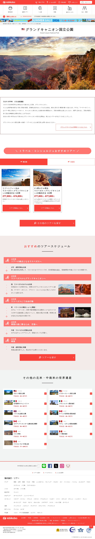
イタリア (16, 499)
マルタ (24, 502)
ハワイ (6, 488)
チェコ (85, 499)
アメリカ (16, 509)
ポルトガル (37, 502)
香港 (23, 482)
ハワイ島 (22, 488)
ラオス (88, 482)
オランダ (64, 499)
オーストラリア (18, 495)
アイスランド (51, 506)
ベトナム (74, 482)
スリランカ (17, 485)
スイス (51, 502)
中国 (33, 482)
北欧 (5, 506)
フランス (29, 499)
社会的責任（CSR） (45, 518)
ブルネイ (55, 482)
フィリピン (67, 482)
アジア (6, 482)
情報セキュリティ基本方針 (68, 523)
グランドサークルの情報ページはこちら (73, 127)
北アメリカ (7, 509)
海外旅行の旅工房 (7, 23)
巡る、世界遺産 (22, 23)
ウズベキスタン (31, 485)
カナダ (22, 509)
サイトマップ (81, 523)
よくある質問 (60, 472)
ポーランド (66, 502)
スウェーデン (42, 506)
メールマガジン (48, 472)
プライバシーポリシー (73, 520)
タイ (61, 482)
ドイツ (58, 499)
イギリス (36, 499)
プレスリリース (56, 518)
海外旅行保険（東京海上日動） (40, 520)
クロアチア (45, 502)
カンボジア (82, 482)
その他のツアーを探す (49, 223)
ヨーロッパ (7, 499)
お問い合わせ (72, 518)
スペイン (22, 499)
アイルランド (44, 499)
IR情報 (29, 518)
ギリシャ (70, 499)
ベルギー (52, 499)
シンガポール (40, 482)
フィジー (16, 492)
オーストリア (17, 502)
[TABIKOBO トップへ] (9, 2)
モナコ (30, 502)
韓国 (15, 482)
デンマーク (34, 506)
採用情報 (35, 518)
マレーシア (48, 482)
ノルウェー (26, 506)
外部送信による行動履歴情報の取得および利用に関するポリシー (44, 523)
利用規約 (63, 520)
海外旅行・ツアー (11, 478)
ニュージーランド (29, 495)
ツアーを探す (49, 357)
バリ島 (23, 485)
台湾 (19, 482)
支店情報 (65, 518)
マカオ (28, 482)
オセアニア (7, 495)
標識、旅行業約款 (54, 520)
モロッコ (39, 512)
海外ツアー (15, 23)
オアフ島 (16, 488)
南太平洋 (6, 492)
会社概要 (23, 518)
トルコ (15, 512)
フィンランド (17, 506)
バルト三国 (58, 502)
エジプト (33, 512)
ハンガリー (78, 499)
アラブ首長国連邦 (24, 512)
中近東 (6, 512)
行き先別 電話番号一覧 (84, 518)
